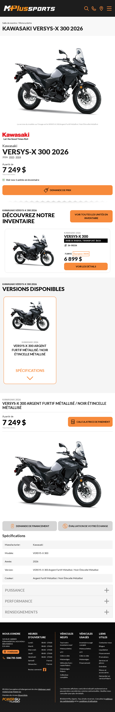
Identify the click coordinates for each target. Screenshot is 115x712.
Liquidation (103, 650)
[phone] (94, 8)
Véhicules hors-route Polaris (66, 664)
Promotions (104, 657)
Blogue (102, 646)
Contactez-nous (105, 643)
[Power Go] (28, 700)
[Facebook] (44, 669)
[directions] (101, 8)
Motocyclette (25, 23)
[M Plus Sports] (29, 8)
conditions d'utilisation (88, 701)
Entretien (103, 666)
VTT (61, 652)
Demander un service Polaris (105, 677)
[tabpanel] (40, 653)
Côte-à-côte (65, 656)
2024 (18, 157)
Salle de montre (9, 23)
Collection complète (64, 676)
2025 (11, 157)
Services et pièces (103, 661)
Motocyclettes (66, 648)
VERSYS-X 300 (76, 236)
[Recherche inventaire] (86, 8)
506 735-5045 (14, 657)
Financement (84, 663)
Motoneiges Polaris (65, 670)
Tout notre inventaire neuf (66, 644)
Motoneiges (65, 659)
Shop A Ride (22, 695)
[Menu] (109, 8)
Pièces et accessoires (104, 671)
